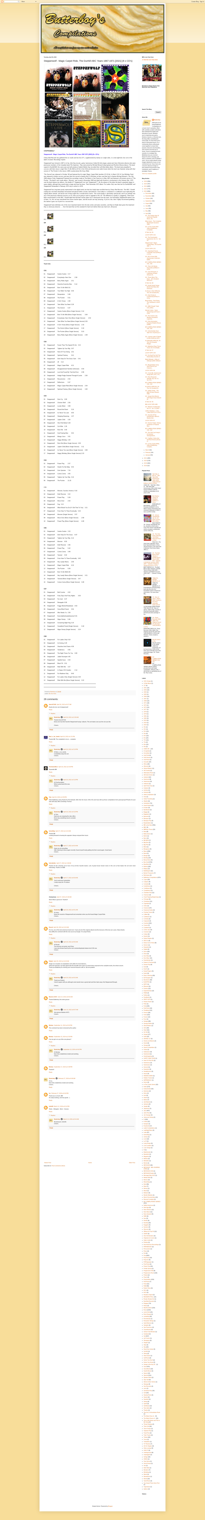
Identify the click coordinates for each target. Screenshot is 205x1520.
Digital (145, 949)
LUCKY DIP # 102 (150, 235)
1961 (145, 688)
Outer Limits (147, 1240)
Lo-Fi (145, 1141)
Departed (146, 947)
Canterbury (147, 886)
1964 (145, 692)
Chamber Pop (148, 892)
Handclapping (148, 1056)
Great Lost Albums (149, 1041)
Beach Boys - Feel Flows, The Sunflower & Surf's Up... (152, 302)
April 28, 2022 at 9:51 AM (70, 910)
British (145, 866)
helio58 (51, 1106)
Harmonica (147, 1062)
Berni (145, 838)
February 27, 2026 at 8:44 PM (59, 1093)
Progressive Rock (149, 1273)
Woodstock (147, 1476)
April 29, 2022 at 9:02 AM (70, 977)
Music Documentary (149, 1197)
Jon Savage (147, 1115)
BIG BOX (146, 840)
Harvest (146, 1067)
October (147, 198)
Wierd (145, 1474)
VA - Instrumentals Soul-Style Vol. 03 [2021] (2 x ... (152, 332)
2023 (145, 189)
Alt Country (147, 770)
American (146, 779)
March (147, 450)
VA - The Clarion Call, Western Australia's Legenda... (151, 317)
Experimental (147, 991)
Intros (145, 1093)
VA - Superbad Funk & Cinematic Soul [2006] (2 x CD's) (153, 252)
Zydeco (146, 1489)
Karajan (146, 1124)
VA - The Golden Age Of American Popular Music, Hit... (152, 217)
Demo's (146, 945)
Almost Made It (148, 768)
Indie (145, 1086)
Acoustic (146, 762)
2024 (145, 186)
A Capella (146, 751)
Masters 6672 (53, 997)
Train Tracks (147, 1435)
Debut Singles (148, 938)
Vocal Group (147, 1463)
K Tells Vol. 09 (149, 232)
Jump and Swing (148, 1117)
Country (146, 923)
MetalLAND (147, 1177)
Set (145, 1336)
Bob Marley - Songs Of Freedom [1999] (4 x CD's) (156, 499)
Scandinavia (147, 1329)
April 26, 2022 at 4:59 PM (59, 797)
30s (145, 727)
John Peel (146, 1113)
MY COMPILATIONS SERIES (152, 1201)
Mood (145, 1190)
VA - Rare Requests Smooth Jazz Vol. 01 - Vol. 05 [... (152, 378)
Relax (145, 1305)
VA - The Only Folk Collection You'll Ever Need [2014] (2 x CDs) (156, 537)
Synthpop (146, 1406)
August (147, 203)
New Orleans (147, 1209)
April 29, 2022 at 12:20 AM (61, 961)
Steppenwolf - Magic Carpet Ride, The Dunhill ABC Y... (153, 244)
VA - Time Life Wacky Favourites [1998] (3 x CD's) (152, 267)
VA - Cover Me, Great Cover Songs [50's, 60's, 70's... (153, 373)
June (147, 208)
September (148, 201)
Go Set (146, 1032)
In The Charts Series (149, 1084)
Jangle (146, 1106)
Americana (147, 781)
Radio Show (147, 1288)
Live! (145, 1139)
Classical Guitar (148, 910)
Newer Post (47, 1162)
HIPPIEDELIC (148, 1080)
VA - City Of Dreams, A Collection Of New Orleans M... (151, 273)
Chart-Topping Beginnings (151, 897)
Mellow (146, 1158)
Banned (146, 816)
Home (90, 1162)
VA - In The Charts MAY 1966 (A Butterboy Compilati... (152, 228)
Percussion (147, 1249)
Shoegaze (147, 1340)
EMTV (145, 984)
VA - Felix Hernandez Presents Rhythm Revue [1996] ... (153, 323)
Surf (145, 1393)
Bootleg (146, 858)
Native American (148, 1205)
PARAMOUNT (148, 1246)
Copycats (146, 921)
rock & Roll (147, 1312)
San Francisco (148, 1327)
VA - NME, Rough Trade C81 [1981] (152, 306)
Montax (51, 1025)
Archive (146, 790)
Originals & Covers (149, 1238)
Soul (145, 1366)
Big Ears (146, 842)
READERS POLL (149, 1297)
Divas (145, 953)
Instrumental (147, 1089)
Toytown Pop (147, 1430)
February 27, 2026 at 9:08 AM (66, 1078)
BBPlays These (148, 829)
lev (50, 1093)
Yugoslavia (147, 1486)
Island (145, 1097)
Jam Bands (147, 1102)
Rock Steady (147, 1314)
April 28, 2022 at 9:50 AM (70, 942)
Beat (145, 831)
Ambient (146, 777)
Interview (146, 1091)
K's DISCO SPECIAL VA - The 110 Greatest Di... (152, 387)
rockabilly (146, 1316)
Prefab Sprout (148, 1268)
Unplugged (147, 1454)
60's (145, 735)
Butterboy (57, 717)
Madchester (147, 1152)
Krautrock (146, 1126)
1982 (145, 718)
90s (145, 746)
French (146, 1012)
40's (145, 729)
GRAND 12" (147, 1038)
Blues (145, 851)
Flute (145, 1004)
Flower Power (148, 1001)
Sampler (146, 1325)
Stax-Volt (146, 1379)
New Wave (147, 1212)
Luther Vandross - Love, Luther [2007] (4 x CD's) (152, 411)
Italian (145, 1099)
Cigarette (146, 903)
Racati (51, 927)
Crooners (146, 932)
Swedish (146, 1399)
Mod (145, 1184)
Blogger (110, 1506)
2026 (145, 181)
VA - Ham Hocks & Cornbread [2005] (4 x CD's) (152, 296)
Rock (54, 693)
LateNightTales (148, 1130)
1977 (145, 709)
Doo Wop (146, 956)
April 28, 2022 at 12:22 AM (61, 927)
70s (145, 742)
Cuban (146, 934)
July (146, 206)
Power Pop (147, 1266)
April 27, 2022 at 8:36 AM (70, 878)
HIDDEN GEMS (148, 1076)
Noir (145, 1218)
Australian (146, 803)
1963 (145, 690)
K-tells (145, 1121)
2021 (145, 458)
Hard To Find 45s (149, 1060)
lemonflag (52, 831)
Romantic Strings (149, 1321)
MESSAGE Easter (149, 1173)
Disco (145, 951)
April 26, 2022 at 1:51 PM (67, 736)
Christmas (146, 901)
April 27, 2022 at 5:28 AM (64, 897)
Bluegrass (146, 849)
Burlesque (147, 875)
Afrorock (146, 766)
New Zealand (147, 1214)
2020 (145, 460)
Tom (50, 797)
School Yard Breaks (149, 1331)
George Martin (148, 1023)
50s (145, 733)
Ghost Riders (147, 1025)
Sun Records (147, 1386)
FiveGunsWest (53, 767)
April (146, 213)
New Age (146, 1207)
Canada (146, 884)
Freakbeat (146, 1010)
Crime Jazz (147, 929)
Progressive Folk (148, 1270)
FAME (145, 993)
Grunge (146, 1045)
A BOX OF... (147, 749)
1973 (145, 707)
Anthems (146, 783)
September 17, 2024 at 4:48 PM (63, 1067)
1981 (145, 716)
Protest (146, 1275)
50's (145, 731)
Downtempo (147, 960)
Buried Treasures (149, 873)
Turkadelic (147, 1441)
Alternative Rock (148, 773)
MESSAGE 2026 (148, 1171)
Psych (145, 1277)
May (146, 211)
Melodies (146, 1161)
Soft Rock (146, 1358)
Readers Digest (148, 1294)
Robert (51, 961)
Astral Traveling (148, 799)
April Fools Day (148, 786)
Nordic (145, 1220)
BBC (145, 827)
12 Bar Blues (147, 683)
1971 (145, 703)
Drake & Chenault (149, 962)
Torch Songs (147, 1428)
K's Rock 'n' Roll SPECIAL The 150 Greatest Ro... (152, 291)
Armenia (146, 792)
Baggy (145, 812)
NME (145, 1216)
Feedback (146, 997)
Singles (146, 1342)
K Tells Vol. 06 (149, 402)
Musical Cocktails (149, 1199)
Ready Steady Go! (149, 1299)
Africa (145, 764)
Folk (145, 1006)
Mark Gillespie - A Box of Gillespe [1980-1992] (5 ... (152, 361)
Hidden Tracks (148, 1078)
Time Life (146, 1426)
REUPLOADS (148, 1308)
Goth (145, 1036)
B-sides (146, 807)
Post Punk (146, 1264)
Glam (145, 1030)
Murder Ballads (148, 1195)
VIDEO (146, 1459)
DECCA (146, 940)
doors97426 (52, 704)
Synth (145, 1403)
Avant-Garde (147, 805)
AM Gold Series (148, 775)
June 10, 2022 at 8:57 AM (70, 1009)
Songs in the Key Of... (150, 1364)
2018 (145, 465)
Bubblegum (147, 871)
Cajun (145, 879)
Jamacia (146, 1104)
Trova (145, 1439)
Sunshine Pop (148, 1390)
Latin (145, 1132)
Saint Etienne (147, 1323)
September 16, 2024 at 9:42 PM (72, 1049)
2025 (145, 184)
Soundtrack (147, 1369)
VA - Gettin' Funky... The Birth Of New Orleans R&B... (152, 392)
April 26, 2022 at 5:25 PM (70, 812)
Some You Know (148, 1362)
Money (146, 1188)
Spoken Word (148, 1377)
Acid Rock (146, 759)
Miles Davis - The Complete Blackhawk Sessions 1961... (153, 222)
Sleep (145, 1353)
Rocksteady (147, 1318)
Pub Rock (146, 1281)
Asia (145, 796)
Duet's (145, 969)
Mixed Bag (147, 1182)
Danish (146, 936)
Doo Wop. (146, 958)
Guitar (145, 1049)
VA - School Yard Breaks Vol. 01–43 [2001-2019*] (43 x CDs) (156, 518)
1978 (145, 711)
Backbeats (147, 810)
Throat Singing (148, 1424)
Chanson (146, 895)
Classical (146, 908)
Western (146, 1470)
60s (145, 738)
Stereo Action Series (149, 1382)
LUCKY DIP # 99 (150, 370)
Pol (145, 1253)
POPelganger (148, 1262)
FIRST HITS (147, 999)
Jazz (145, 1110)
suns (145, 1388)
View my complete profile (149, 173)
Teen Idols (147, 1408)
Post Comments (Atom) (58, 1166)
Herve (145, 1073)
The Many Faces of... (150, 1418)
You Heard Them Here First (151, 1483)
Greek (145, 1043)
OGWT (145, 1233)
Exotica (146, 988)
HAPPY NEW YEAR (149, 1058)
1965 (145, 694)
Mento (145, 1163)
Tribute (146, 1437)
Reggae (146, 1303)
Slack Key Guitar (148, 1349)
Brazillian (146, 864)
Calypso (146, 881)
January (147, 455)
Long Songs (147, 1143)
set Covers (147, 1338)
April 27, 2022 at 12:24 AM (63, 831)
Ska (145, 1347)
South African (147, 1371)
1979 (145, 714)
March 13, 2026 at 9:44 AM (71, 1119)
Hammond (147, 1054)
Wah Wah (146, 1468)
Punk (145, 1284)
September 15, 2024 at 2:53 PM (63, 1036)
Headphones (147, 1071)
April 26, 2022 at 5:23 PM (70, 749)
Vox (145, 1465)
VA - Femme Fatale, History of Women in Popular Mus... (153, 424)
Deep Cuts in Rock (149, 943)
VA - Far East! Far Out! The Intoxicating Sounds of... (153, 356)
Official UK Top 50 (149, 1231)
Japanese (146, 1108)
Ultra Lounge (147, 1448)
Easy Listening (148, 975)
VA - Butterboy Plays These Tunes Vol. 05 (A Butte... (153, 347)
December (148, 193)
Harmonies (147, 1065)
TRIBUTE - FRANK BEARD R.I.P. (156, 579)
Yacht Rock (147, 1481)
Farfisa (146, 995)
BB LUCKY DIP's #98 (151, 404)
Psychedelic (147, 1279)
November (148, 196)
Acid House (147, 757)
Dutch (145, 973)
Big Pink (146, 844)
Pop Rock (146, 1257)
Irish (145, 1095)
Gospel (146, 1034)
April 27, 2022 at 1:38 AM (63, 863)
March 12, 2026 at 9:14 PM (61, 1106)
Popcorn (146, 1260)
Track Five (147, 1433)
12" (145, 685)
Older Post (132, 1162)
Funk (145, 1014)
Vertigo (146, 1457)
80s (145, 744)
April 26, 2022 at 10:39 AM (71, 717)
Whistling (146, 1472)
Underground (147, 1452)
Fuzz (145, 1019)
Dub (145, 967)
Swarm (146, 1397)
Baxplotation (147, 823)
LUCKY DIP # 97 (150, 420)
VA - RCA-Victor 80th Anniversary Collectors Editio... (152, 258)
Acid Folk (146, 755)
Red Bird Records (149, 1301)
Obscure (146, 1229)
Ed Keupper (147, 977)
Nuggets (146, 1225)
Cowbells (146, 927)
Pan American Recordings (151, 1244)
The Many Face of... (149, 1416)
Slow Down (147, 1355)
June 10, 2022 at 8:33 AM (65, 997)
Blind (145, 847)
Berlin (145, 836)
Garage (146, 1021)
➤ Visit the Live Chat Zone (150, 60)
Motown (146, 1193)
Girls (145, 1028)
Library (146, 1137)
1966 (145, 696)
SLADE (146, 1351)
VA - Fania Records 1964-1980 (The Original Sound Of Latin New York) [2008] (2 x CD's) (152, 622)
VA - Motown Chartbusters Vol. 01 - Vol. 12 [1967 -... (153, 407)
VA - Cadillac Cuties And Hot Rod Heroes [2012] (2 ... (152, 439)
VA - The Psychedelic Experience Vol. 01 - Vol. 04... (153, 239)
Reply (50, 709)
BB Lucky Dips (148, 825)
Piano (145, 1251)
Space (145, 1373)
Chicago (146, 899)
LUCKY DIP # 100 (150, 353)
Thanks (146, 1410)
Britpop (146, 868)
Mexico (146, 1180)
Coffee (145, 914)
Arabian (146, 788)
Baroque (146, 818)
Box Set (51, 693)
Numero (146, 1227)
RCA (145, 1290)
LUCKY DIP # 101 (150, 248)
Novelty (146, 1223)
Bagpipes (146, 814)
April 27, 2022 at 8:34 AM (70, 845)
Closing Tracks (148, 912)
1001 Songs (147, 681)
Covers (146, 925)
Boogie (146, 855)
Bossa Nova (147, 860)
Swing (145, 1401)
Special (146, 1375)
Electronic (146, 980)
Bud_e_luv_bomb (54, 736)
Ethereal (146, 986)
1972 (145, 705)
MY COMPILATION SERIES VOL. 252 (156, 659)
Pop (145, 1255)
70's (145, 740)
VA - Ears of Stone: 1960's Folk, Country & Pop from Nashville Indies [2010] (156, 601)
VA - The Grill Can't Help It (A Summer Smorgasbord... (152, 434)
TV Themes (147, 1444)
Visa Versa (147, 1461)
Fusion (146, 1017)
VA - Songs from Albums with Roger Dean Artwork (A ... (153, 397)
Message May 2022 (149, 1175)
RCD (145, 1292)
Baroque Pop (147, 820)
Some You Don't (148, 1360)
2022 (145, 191)
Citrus (145, 906)
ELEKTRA (146, 982)
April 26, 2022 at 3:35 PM (65, 767)
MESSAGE (147, 1165)
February (148, 452)
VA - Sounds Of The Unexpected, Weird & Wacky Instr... (152, 416)
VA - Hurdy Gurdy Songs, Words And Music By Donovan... (152, 287)
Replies (53, 713)
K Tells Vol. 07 (149, 350)
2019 (145, 463)
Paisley (146, 1242)
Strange (146, 1384)
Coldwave (146, 916)
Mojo (145, 1186)
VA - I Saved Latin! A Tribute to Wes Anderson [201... (153, 337)
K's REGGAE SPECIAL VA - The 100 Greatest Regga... (153, 342)
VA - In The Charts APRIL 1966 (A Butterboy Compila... (152, 445)
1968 (145, 701)
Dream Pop (147, 964)
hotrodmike (52, 863)
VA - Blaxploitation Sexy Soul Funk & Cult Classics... (152, 366)
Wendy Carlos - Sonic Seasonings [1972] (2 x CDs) (152, 312)
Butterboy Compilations (150, 877)
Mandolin (146, 1154)
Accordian (146, 753)
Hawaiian (146, 1069)
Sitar (145, 1345)
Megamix (146, 1156)
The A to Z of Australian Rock (152, 1412)
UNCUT (146, 1450)
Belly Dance (147, 834)
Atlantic (146, 801)
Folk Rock (146, 1008)
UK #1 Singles (148, 1446)
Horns (145, 1082)
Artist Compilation (149, 794)
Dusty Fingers (148, 971)
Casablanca (147, 890)
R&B (145, 1286)
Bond (145, 853)
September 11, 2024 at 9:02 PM (63, 1025)
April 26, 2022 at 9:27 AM (64, 704)
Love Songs (147, 1147)
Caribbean (147, 888)
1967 (145, 698)
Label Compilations (149, 1128)
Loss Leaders (148, 1145)
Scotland (146, 1334)
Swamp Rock (147, 1395)
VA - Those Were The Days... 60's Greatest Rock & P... (152, 279)
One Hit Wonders (149, 1236)
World (145, 1478)
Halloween (147, 1052)
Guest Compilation (149, 1047)
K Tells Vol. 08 (149, 283)
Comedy (146, 919)
